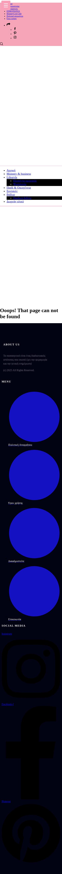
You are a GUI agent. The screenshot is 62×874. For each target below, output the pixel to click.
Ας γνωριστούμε (13, 6)
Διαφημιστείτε (12, 9)
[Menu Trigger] (5, 5)
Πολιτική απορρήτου (15, 16)
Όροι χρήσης (12, 18)
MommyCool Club (14, 14)
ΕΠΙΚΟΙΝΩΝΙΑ (13, 11)
